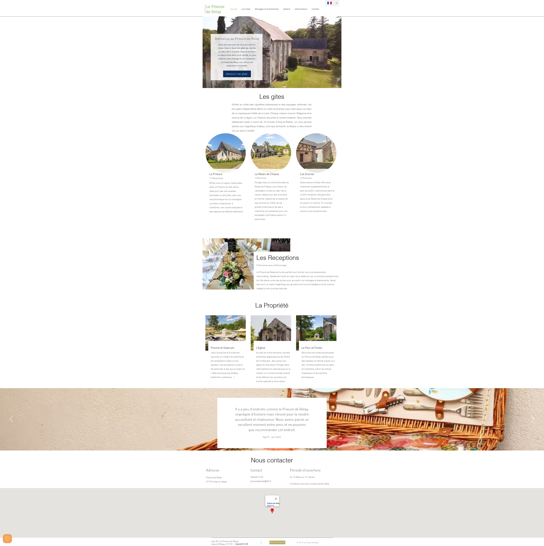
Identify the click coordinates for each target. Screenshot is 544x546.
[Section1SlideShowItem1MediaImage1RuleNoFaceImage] (268, 443)
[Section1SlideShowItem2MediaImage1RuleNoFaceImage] (272, 443)
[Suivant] (532, 419)
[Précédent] (11, 419)
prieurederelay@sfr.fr (260, 481)
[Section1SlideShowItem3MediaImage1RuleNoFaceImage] (275, 443)
